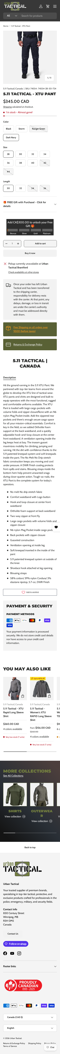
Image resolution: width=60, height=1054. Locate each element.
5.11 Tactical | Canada (13, 88)
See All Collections (13, 775)
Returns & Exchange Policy (27, 344)
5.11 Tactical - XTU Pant (20, 26)
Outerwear (41, 813)
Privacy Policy (50, 1043)
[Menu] (54, 6)
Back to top (30, 847)
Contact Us (13, 933)
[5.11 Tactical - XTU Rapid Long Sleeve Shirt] (15, 688)
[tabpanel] (30, 483)
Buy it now (30, 253)
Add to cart (40, 243)
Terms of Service (10, 1046)
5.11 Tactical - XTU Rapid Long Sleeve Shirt (13, 712)
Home (5, 26)
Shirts (15, 811)
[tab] (9, 377)
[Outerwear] (42, 794)
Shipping (7, 106)
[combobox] (30, 16)
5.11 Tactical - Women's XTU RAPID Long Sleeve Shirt (41, 714)
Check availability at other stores (23, 272)
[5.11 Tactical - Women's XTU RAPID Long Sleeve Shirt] (42, 688)
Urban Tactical (16, 1038)
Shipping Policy (34, 1043)
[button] (47, 6)
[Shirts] (15, 794)
